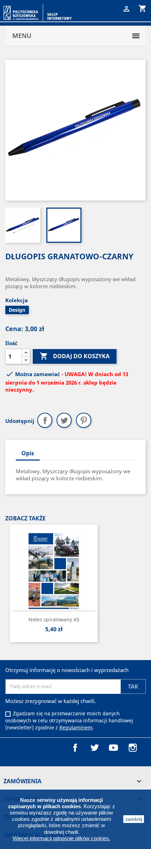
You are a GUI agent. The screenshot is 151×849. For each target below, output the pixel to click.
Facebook (75, 747)
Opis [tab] (27, 453)
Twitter (94, 747)
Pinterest (83, 420)
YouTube (113, 747)
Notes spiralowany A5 (53, 619)
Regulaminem (75, 727)
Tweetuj (64, 420)
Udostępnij (45, 420)
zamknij (133, 819)
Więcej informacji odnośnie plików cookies (61, 838)
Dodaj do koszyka (75, 356)
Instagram (132, 747)
